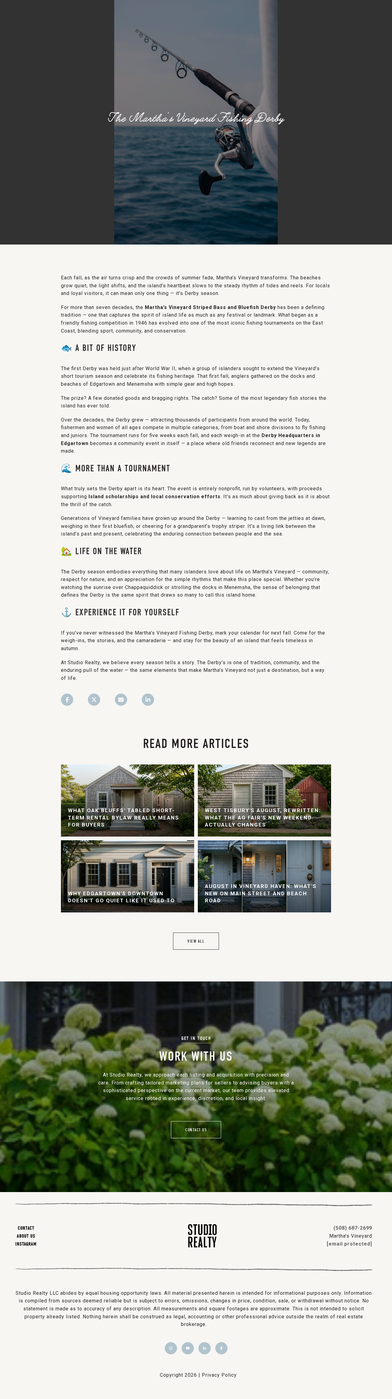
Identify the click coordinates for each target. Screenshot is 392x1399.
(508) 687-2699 (353, 1228)
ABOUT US (26, 1236)
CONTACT (26, 1228)
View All (196, 941)
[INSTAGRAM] (171, 1348)
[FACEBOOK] (221, 1348)
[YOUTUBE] (188, 1348)
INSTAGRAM (25, 1243)
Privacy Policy (219, 1375)
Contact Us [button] (196, 1129)
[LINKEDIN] (204, 1348)
